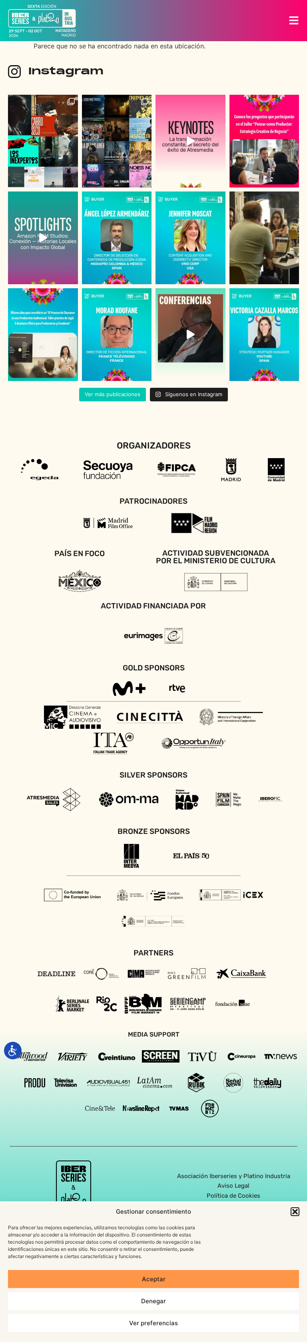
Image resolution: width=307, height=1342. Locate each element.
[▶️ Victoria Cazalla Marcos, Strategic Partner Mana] (264, 334)
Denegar (153, 1301)
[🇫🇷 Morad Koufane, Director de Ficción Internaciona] (117, 334)
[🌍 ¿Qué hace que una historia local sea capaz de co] (43, 237)
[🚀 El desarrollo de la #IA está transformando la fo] (190, 334)
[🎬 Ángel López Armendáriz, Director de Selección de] (117, 237)
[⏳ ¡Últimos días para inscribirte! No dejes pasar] (43, 334)
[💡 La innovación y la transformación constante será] (190, 141)
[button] (295, 1212)
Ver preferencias (153, 1323)
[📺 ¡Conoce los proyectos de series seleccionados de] (117, 141)
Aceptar (153, 1279)
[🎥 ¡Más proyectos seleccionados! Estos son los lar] (43, 141)
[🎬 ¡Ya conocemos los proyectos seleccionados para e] (264, 141)
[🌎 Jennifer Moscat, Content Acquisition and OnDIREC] (190, 237)
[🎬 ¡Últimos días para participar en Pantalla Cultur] (264, 237)
